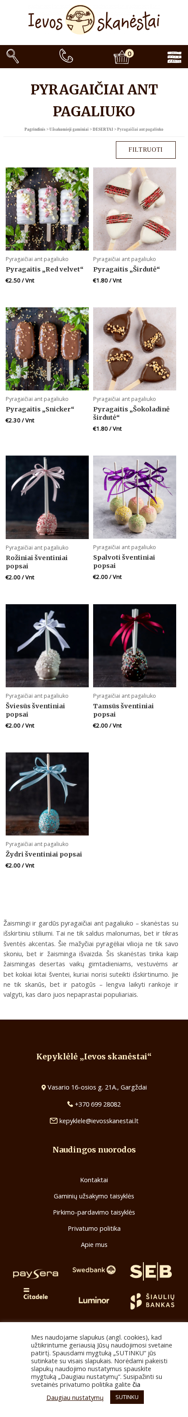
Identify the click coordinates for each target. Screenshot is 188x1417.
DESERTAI (103, 129)
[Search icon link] (13, 56)
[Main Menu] (181, 56)
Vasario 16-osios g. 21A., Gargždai (97, 1087)
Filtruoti (146, 149)
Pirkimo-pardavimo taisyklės (94, 1212)
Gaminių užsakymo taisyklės (94, 1195)
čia (136, 1384)
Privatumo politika (94, 1228)
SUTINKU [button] (127, 1397)
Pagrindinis (34, 129)
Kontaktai (94, 1179)
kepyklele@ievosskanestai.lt (99, 1120)
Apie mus (94, 1244)
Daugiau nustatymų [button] (75, 1397)
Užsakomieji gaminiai (69, 129)
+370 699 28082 (97, 1104)
